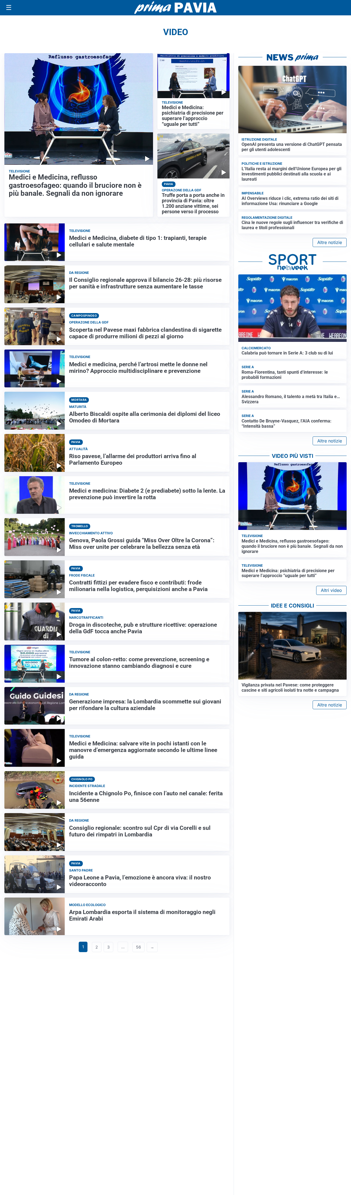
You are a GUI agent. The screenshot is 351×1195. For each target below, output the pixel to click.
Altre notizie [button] (329, 242)
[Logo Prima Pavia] (175, 7)
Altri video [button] (331, 590)
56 (138, 947)
